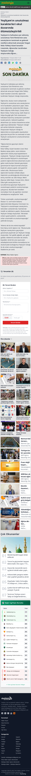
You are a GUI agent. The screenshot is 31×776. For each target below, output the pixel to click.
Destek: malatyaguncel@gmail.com (11, 757)
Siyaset (18, 737)
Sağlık (3, 744)
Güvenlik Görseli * (8, 315)
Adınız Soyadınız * (8, 288)
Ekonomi (18, 739)
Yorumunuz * (6, 302)
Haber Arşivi (4, 720)
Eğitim (2, 13)
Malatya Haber (5, 12)
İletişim (3, 725)
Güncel (3, 737)
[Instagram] (8, 713)
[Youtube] (11, 713)
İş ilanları (18, 753)
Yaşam (3, 751)
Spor (2, 746)
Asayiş (3, 739)
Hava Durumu (5, 723)
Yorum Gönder (15, 323)
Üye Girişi (4, 730)
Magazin (18, 751)
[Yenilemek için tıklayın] (7, 317)
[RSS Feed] (14, 713)
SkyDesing (23, 774)
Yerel (2, 753)
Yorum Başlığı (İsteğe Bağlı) (10, 295)
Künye (3, 727)
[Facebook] (2, 713)
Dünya (17, 748)
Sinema (18, 746)
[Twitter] (5, 713)
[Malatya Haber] (7, 2)
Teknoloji (18, 744)
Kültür (3, 748)
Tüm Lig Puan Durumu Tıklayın (16, 684)
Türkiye (3, 741)
